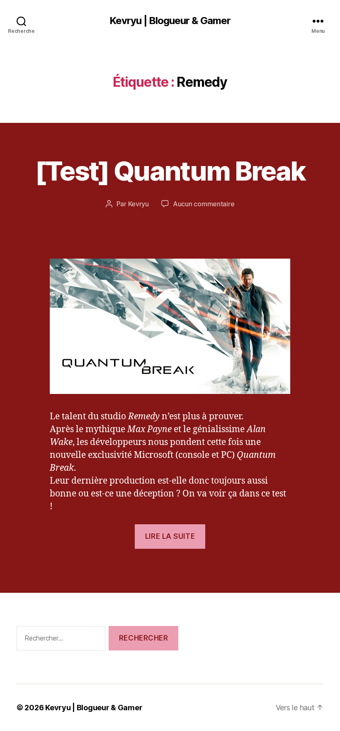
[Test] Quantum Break (170, 171)
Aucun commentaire (203, 204)
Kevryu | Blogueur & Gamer (169, 21)
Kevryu (138, 204)
